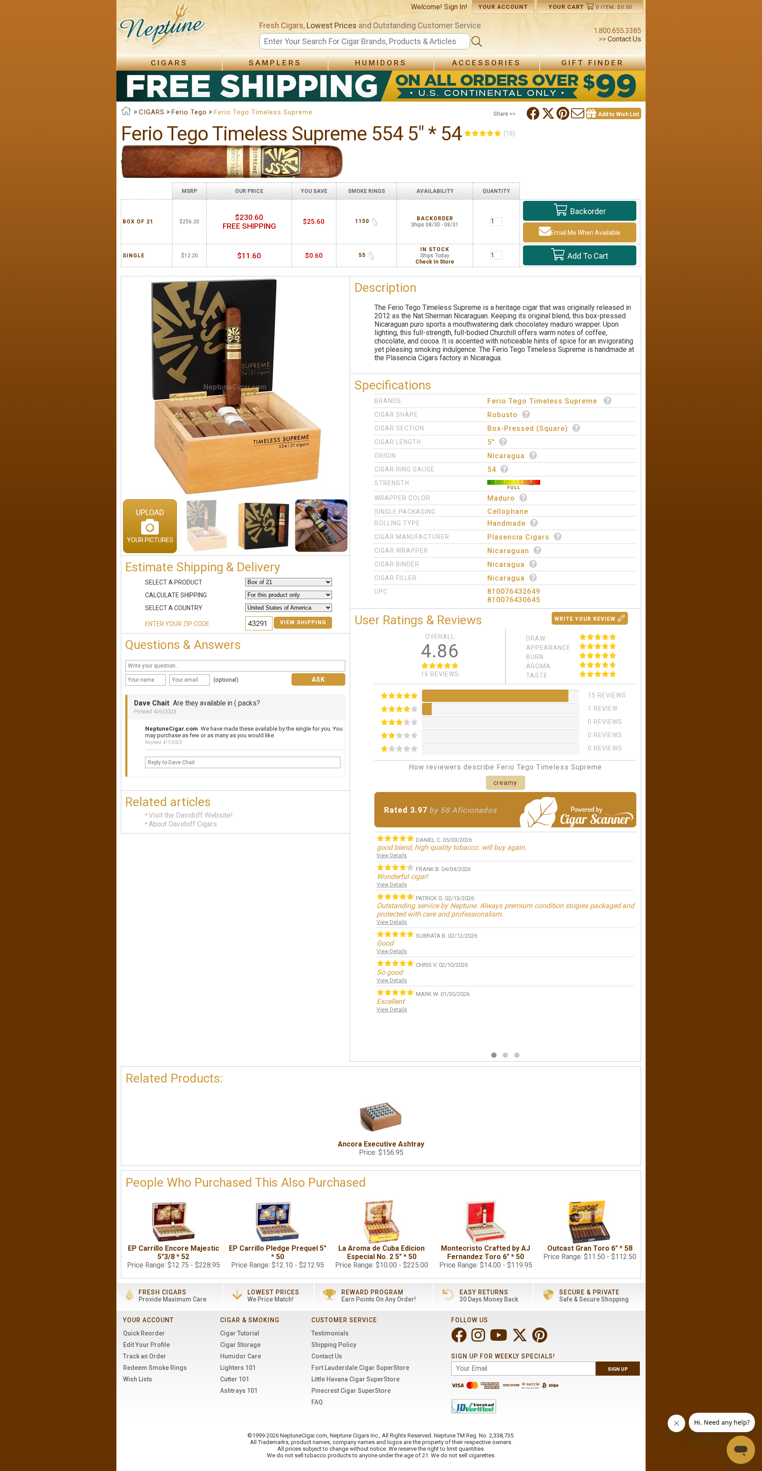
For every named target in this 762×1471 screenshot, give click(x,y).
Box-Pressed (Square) (527, 428)
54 (491, 469)
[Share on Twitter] (549, 113)
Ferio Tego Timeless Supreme (543, 401)
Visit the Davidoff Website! (191, 815)
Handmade (506, 523)
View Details (392, 855)
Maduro (501, 498)
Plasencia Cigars (518, 537)
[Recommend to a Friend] (578, 113)
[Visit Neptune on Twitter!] (520, 1338)
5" (491, 442)
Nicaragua (506, 456)
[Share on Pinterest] (564, 113)
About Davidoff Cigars (183, 824)
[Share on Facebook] (534, 113)
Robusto (502, 415)
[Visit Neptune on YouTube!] (499, 1338)
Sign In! (455, 7)
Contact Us (623, 39)
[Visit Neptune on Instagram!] (479, 1338)
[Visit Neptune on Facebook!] (459, 1338)
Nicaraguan (508, 551)
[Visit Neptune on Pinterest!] (540, 1338)
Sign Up (618, 1369)
